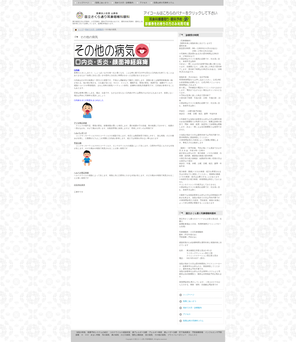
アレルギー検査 (155, 332)
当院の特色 (81, 332)
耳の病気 (105, 335)
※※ (87, 335)
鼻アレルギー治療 (139, 332)
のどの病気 (125, 335)
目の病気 (149, 335)
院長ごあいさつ (101, 3)
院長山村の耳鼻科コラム (164, 3)
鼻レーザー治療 (170, 332)
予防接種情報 (197, 332)
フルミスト (192, 335)
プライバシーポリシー (177, 335)
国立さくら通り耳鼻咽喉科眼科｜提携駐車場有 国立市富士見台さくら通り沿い (107, 14)
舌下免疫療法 (184, 332)
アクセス (143, 3)
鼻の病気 (115, 335)
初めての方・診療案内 (124, 3)
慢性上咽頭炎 (137, 335)
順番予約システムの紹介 (98, 332)
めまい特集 (95, 335)
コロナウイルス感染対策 (120, 332)
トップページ (83, 3)
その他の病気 (160, 335)
